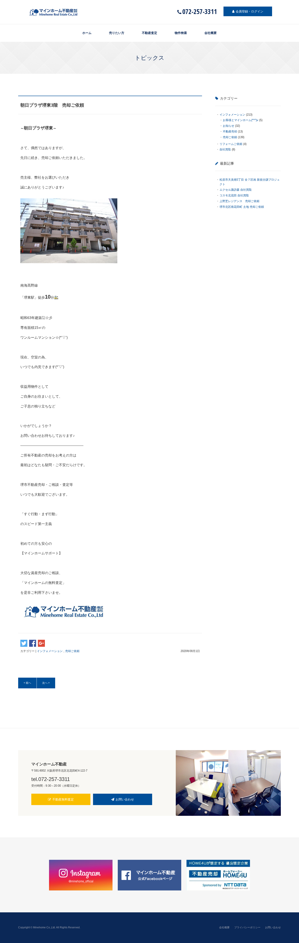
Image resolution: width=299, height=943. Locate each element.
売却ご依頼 (72, 651)
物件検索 (181, 33)
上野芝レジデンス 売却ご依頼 (241, 201)
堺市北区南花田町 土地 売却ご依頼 (242, 206)
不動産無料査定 (63, 799)
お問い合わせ (125, 799)
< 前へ (27, 682)
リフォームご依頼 (231, 144)
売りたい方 (116, 33)
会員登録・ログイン (249, 11)
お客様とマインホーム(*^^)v (240, 120)
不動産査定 (149, 33)
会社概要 (210, 33)
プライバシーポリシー (247, 927)
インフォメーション (50, 651)
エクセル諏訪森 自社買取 (236, 189)
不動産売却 (230, 131)
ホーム (86, 33)
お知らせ (228, 125)
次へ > (46, 682)
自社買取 (225, 149)
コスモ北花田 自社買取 (234, 195)
